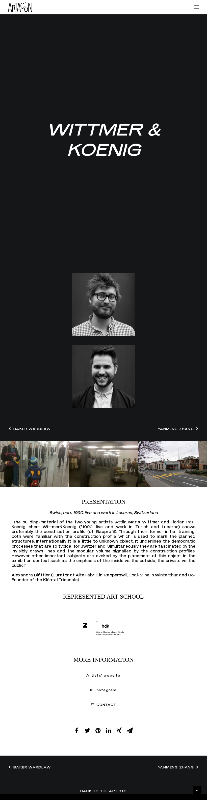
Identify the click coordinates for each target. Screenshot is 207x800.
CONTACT (106, 705)
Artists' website (103, 675)
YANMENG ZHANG (176, 429)
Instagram (106, 690)
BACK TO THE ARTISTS (103, 791)
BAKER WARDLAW (32, 429)
